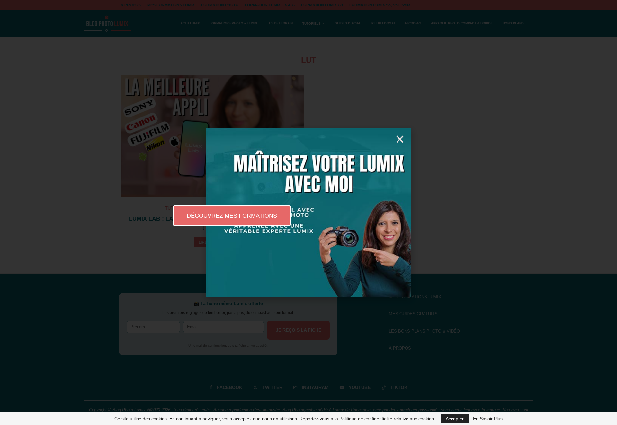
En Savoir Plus (488, 418)
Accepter (455, 418)
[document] (308, 212)
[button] (400, 139)
